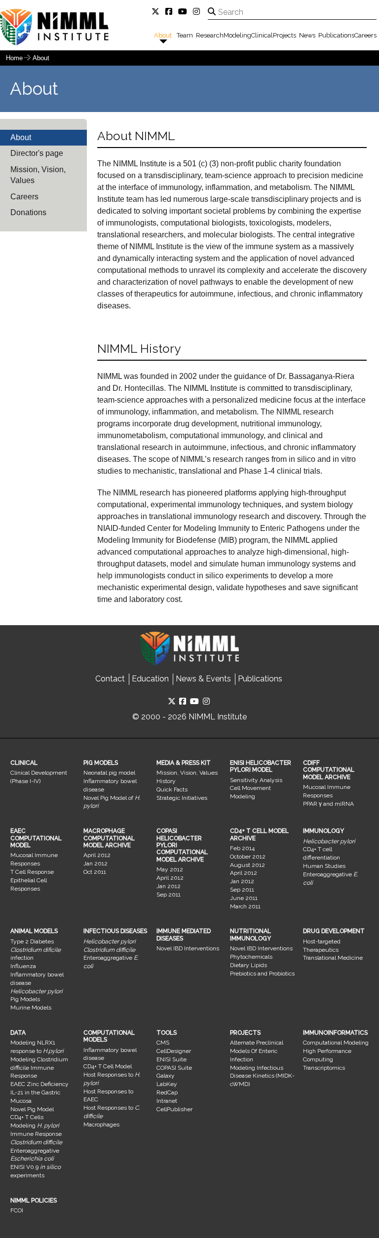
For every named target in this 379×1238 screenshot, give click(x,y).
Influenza (23, 966)
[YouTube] (184, 11)
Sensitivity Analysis (256, 780)
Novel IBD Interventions (187, 948)
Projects (284, 35)
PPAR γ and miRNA (328, 803)
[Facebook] (170, 11)
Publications (336, 35)
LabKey (166, 1084)
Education (150, 678)
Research (210, 35)
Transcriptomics (324, 1067)
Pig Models (25, 999)
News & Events (203, 678)
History (166, 781)
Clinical (262, 35)
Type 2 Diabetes (32, 941)
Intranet (166, 1100)
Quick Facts (172, 789)
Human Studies (324, 866)
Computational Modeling (336, 1042)
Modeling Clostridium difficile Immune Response (39, 1068)
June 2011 (244, 898)
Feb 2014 (242, 848)
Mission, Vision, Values (38, 175)
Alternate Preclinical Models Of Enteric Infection (256, 1051)
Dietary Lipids (248, 965)
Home (14, 58)
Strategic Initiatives (181, 797)
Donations (28, 212)
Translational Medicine (333, 957)
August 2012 (247, 865)
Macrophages (101, 1124)
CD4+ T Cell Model (107, 1066)
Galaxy (165, 1075)
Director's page (36, 153)
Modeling (237, 35)
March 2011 (245, 906)
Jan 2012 (95, 863)
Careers (365, 35)
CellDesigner (173, 1051)
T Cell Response (32, 871)
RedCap (167, 1092)
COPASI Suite (174, 1067)
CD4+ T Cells (26, 1117)
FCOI (16, 1210)
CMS (162, 1042)
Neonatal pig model (109, 772)
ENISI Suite (171, 1059)
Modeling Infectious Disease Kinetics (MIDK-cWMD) (262, 1076)
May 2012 (169, 869)
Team (185, 35)
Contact (110, 678)
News (307, 35)
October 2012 (247, 856)
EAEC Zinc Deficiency (39, 1084)
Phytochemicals (251, 956)
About (163, 35)
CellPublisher (174, 1109)
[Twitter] (157, 11)
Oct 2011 (94, 871)
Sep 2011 (168, 894)
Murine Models (30, 1007)
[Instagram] (198, 11)
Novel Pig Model (32, 1109)
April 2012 (97, 855)
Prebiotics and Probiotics (262, 973)
